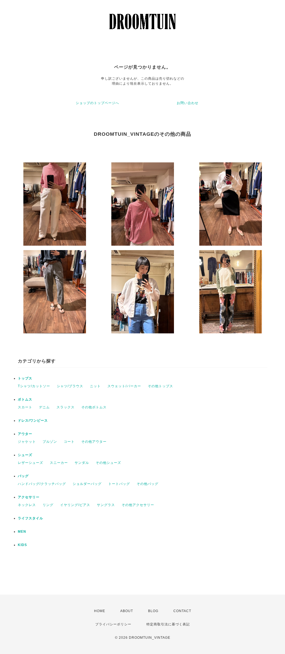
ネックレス (27, 505)
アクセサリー (29, 497)
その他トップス (160, 386)
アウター (25, 434)
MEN (22, 532)
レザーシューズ (30, 463)
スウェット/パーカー (124, 386)
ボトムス (25, 399)
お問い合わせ (187, 103)
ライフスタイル (30, 518)
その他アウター (94, 442)
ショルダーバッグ (87, 484)
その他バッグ (147, 484)
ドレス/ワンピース (33, 420)
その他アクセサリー (138, 505)
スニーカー (59, 463)
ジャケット (27, 442)
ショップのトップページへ (97, 103)
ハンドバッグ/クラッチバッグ (42, 484)
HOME (99, 611)
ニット (95, 386)
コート (69, 442)
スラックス (65, 407)
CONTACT (182, 611)
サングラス (106, 505)
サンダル (82, 463)
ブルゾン (50, 442)
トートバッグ (119, 484)
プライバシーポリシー (113, 624)
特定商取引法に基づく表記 (168, 624)
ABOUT (126, 611)
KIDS (22, 545)
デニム (44, 407)
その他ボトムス (94, 407)
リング (48, 505)
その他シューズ (108, 463)
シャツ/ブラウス (70, 386)
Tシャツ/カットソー (34, 386)
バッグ (23, 476)
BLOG (153, 611)
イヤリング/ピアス (75, 505)
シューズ (25, 455)
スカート (25, 407)
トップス (25, 378)
